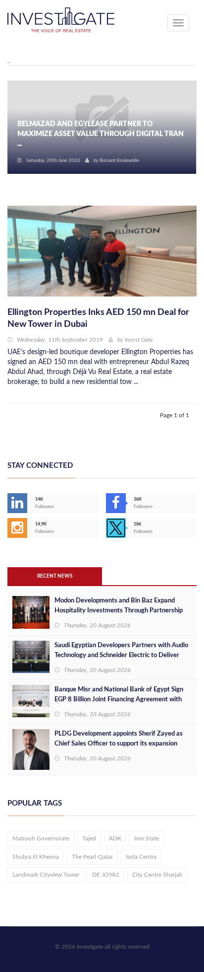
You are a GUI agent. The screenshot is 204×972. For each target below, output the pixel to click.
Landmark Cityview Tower (45, 875)
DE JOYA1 (105, 875)
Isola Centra (141, 857)
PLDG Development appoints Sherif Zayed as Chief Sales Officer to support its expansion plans (118, 744)
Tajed (89, 838)
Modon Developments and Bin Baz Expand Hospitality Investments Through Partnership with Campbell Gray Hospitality (118, 611)
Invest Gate (139, 340)
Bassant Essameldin (119, 160)
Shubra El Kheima (35, 857)
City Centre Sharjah (157, 875)
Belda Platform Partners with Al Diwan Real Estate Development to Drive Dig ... (94, 139)
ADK (115, 838)
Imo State (146, 838)
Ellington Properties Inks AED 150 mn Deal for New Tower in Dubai (98, 318)
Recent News (54, 576)
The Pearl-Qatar (92, 857)
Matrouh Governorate (40, 838)
